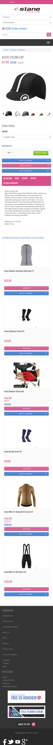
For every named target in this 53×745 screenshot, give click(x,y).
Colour (4, 132)
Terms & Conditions (10, 654)
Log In (12, 2)
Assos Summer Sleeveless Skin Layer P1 (19, 271)
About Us (6, 632)
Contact (5, 663)
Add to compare (25, 160)
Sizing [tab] (17, 178)
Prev (3, 114)
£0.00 (8, 28)
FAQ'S (5, 638)
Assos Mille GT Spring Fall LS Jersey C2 (18, 512)
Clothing (13, 50)
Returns (6, 643)
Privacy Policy (8, 649)
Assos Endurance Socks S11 (14, 331)
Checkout (23, 29)
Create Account (8, 680)
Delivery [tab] (33, 178)
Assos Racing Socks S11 (13, 452)
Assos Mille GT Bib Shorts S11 (15, 572)
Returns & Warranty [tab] (10, 183)
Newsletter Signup (10, 686)
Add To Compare (25, 293)
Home (6, 50)
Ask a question (25, 166)
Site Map (6, 660)
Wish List (6, 683)
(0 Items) (14, 29)
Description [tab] (7, 178)
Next (49, 114)
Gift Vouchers (8, 621)
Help (4, 666)
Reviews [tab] (25, 178)
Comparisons (8, 616)
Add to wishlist (26, 171)
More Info (26, 288)
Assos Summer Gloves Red (14, 391)
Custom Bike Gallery (10, 627)
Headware (21, 50)
